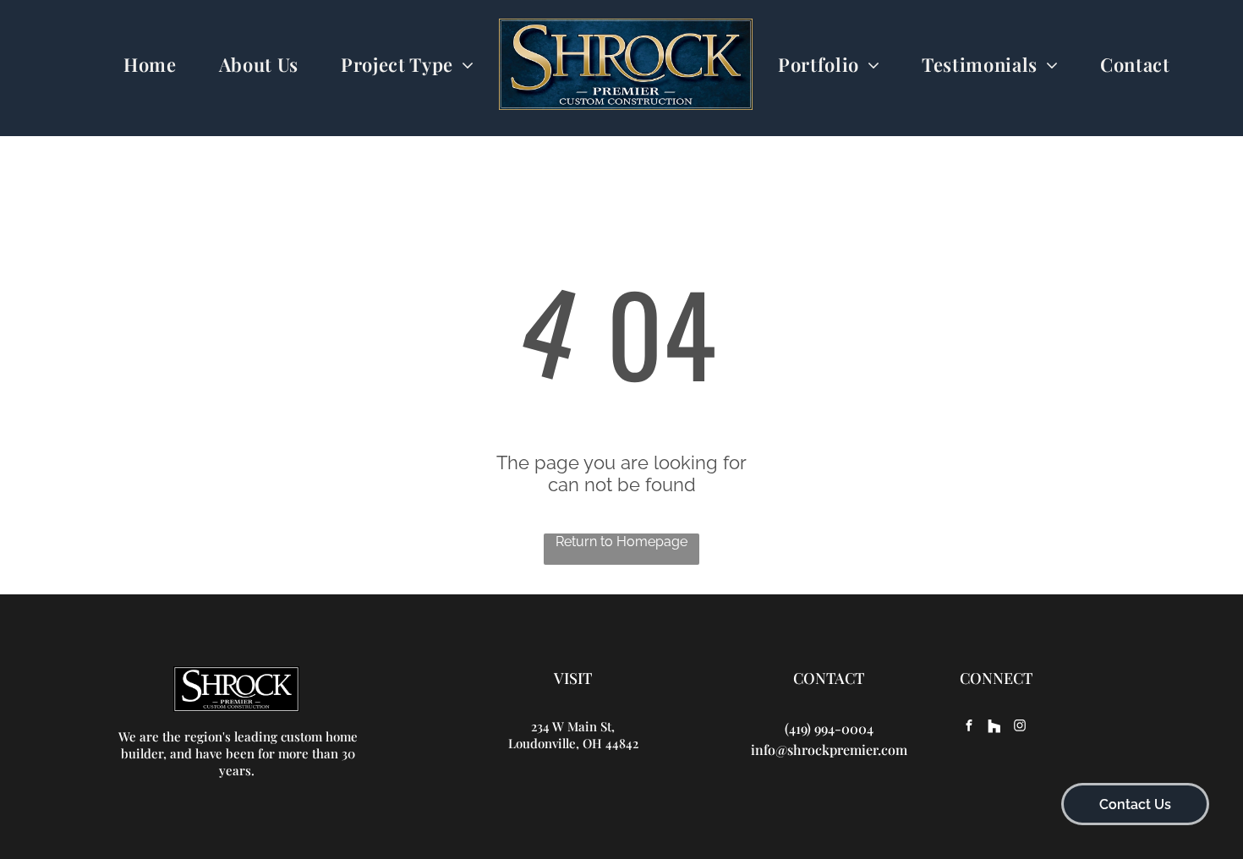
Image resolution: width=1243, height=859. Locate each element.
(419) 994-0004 (829, 728)
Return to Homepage (621, 541)
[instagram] (1019, 727)
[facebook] (969, 727)
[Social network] (994, 727)
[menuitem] (150, 65)
